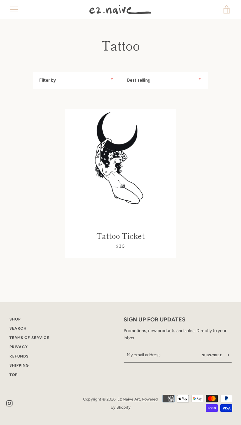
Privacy (18, 347)
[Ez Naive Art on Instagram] (9, 403)
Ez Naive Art (128, 399)
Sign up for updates (154, 319)
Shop (15, 319)
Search (18, 328)
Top (13, 375)
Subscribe (212, 355)
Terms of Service (29, 338)
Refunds (19, 356)
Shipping (19, 365)
